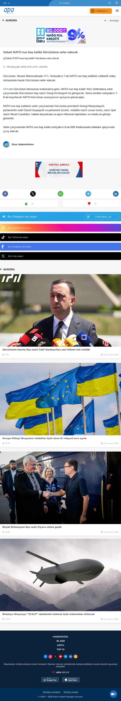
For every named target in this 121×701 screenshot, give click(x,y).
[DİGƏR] (116, 11)
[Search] (109, 3)
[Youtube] (60, 657)
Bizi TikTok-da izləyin (18, 237)
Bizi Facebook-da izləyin (19, 247)
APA (46, 76)
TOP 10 (60, 649)
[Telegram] (65, 657)
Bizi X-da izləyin (15, 256)
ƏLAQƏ (60, 641)
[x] (55, 657)
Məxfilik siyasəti (71, 692)
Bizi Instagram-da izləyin (19, 228)
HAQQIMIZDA (60, 636)
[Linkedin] (70, 657)
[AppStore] (71, 680)
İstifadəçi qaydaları (51, 692)
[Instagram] (50, 657)
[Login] (116, 3)
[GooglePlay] (50, 680)
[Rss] (76, 657)
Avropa (114, 20)
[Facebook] (45, 657)
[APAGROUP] (60, 672)
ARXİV (60, 645)
